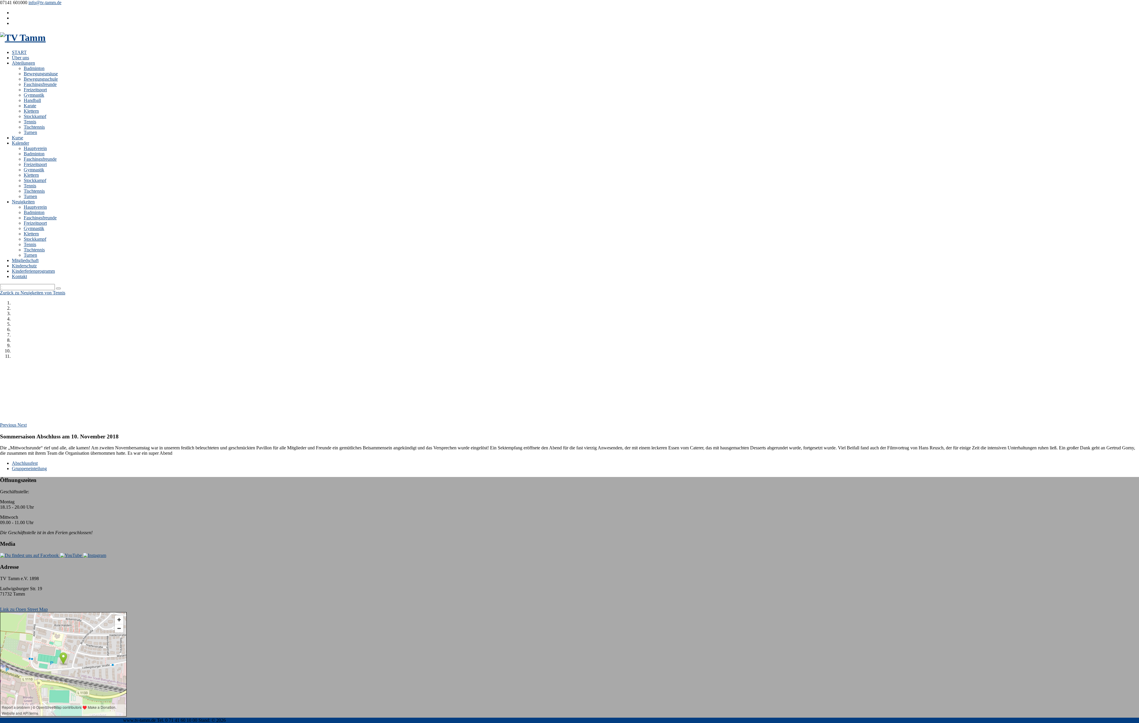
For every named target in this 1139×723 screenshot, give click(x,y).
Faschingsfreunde (40, 84)
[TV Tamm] (23, 37)
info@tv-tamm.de (44, 2)
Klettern (31, 111)
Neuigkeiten (23, 201)
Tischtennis (34, 127)
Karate (30, 105)
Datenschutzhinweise (63, 720)
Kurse (17, 137)
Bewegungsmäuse (41, 73)
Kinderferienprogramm (33, 271)
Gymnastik (34, 95)
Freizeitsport (35, 89)
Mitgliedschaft (25, 260)
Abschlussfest (25, 463)
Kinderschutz (24, 265)
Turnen (30, 132)
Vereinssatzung (98, 720)
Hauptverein (35, 148)
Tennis (30, 121)
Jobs (118, 720)
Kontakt (19, 276)
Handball (32, 100)
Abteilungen (23, 63)
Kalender (20, 143)
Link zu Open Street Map (24, 609)
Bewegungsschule (41, 79)
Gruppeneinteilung (29, 468)
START (19, 52)
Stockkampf (35, 116)
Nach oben (10, 720)
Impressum (32, 720)
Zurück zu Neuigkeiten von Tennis (32, 292)
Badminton (34, 68)
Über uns (20, 57)
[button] (9, 424)
